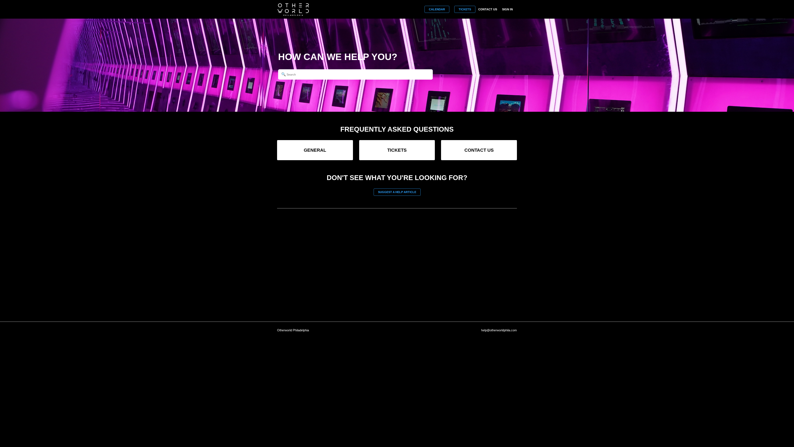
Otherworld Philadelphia (293, 330)
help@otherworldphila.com (499, 330)
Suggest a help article (397, 192)
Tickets (465, 9)
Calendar (437, 9)
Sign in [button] (507, 9)
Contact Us (487, 9)
